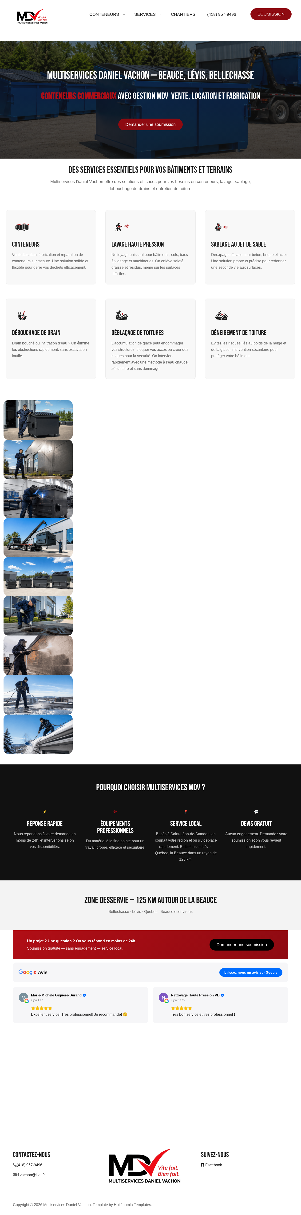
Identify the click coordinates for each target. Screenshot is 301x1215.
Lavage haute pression (137, 244)
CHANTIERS (183, 14)
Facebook (213, 1165)
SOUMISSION (271, 14)
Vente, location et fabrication (215, 96)
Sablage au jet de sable (238, 244)
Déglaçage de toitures (137, 333)
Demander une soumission (150, 124)
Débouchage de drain (36, 333)
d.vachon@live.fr (31, 1175)
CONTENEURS (104, 14)
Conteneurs (26, 244)
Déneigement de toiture (238, 333)
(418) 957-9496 (221, 14)
